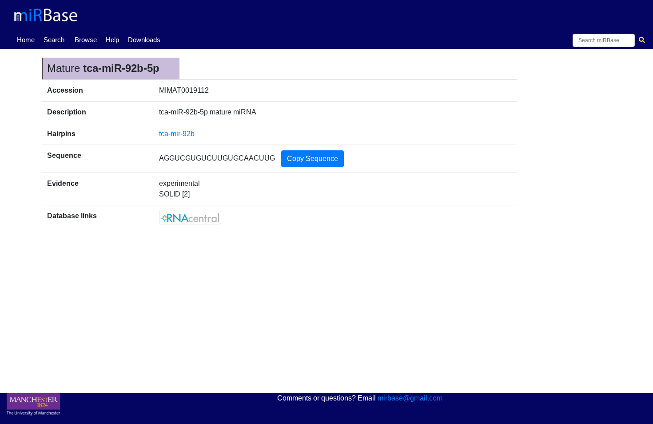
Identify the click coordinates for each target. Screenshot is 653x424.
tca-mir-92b (177, 133)
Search (54, 39)
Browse (86, 39)
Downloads (144, 39)
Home (27, 39)
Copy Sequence (312, 158)
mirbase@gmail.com (410, 398)
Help (112, 39)
